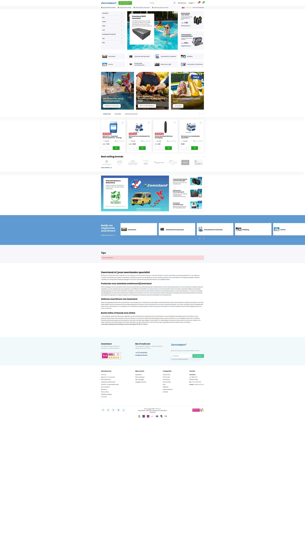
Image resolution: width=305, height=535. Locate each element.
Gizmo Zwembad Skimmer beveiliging (164, 137)
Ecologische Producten (109, 34)
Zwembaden (166, 377)
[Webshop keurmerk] (198, 410)
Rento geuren (185, 26)
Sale (103, 42)
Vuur (103, 30)
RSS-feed (158, 409)
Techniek (165, 392)
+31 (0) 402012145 (141, 353)
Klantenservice (182, 3)
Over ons (103, 374)
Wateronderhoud (168, 389)
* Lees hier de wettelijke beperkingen (179, 359)
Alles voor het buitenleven (147, 106)
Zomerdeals (178, 106)
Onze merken (105, 167)
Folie (164, 384)
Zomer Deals (166, 374)
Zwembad (105, 13)
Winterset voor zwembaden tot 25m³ (139, 137)
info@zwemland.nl (141, 355)
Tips (103, 38)
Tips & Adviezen (105, 387)
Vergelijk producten (140, 382)
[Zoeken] (175, 3)
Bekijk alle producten (107, 235)
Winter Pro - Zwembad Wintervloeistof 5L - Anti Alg (112, 137)
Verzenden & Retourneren (108, 382)
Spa (103, 17)
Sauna (104, 21)
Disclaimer (104, 389)
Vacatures (104, 397)
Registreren (138, 374)
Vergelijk (106, 141)
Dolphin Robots (186, 46)
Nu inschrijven (198, 356)
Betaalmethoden (106, 379)
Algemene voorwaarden (108, 377)
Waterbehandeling (106, 394)
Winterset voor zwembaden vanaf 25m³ (190, 137)
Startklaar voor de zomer (112, 106)
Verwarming (166, 379)
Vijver (103, 26)
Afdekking (165, 387)
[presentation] (199, 114)
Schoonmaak (167, 382)
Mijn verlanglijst (139, 379)
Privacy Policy (105, 392)
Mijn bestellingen (140, 377)
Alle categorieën (124, 3)
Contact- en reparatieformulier (110, 384)
